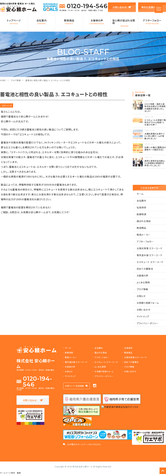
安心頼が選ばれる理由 (123, 23)
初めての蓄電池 (145, 268)
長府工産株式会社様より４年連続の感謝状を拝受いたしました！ (154, 163)
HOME (3, 80)
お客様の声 (96, 22)
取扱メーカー (143, 234)
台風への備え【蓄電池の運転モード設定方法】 (155, 148)
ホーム (140, 193)
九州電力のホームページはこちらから (84, 444)
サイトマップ (143, 316)
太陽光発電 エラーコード (149, 248)
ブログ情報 (16, 80)
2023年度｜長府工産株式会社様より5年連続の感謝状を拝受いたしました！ (155, 107)
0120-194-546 (87, 6)
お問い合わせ (119, 7)
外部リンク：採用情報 (74, 385)
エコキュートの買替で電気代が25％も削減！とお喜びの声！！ (155, 122)
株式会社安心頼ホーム (82, 466)
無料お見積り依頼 (150, 7)
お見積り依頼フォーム (148, 302)
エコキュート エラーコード (150, 262)
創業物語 (141, 214)
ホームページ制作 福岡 (10, 473)
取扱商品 (69, 22)
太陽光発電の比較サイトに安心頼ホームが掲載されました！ (154, 136)
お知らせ (141, 296)
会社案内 (41, 22)
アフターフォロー (152, 22)
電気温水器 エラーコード (149, 255)
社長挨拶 (141, 207)
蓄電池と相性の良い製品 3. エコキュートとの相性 (47, 80)
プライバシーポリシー (148, 323)
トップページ (14, 22)
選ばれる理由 (144, 221)
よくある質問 (143, 282)
